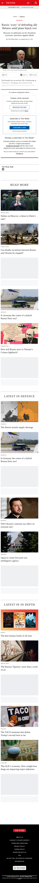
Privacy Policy (19, 846)
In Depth (19, 20)
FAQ (19, 855)
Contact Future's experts (19, 840)
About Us (19, 837)
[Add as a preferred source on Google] (19, 868)
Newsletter (34, 75)
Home (15, 16)
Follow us (25, 75)
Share (6, 75)
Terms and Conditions (19, 843)
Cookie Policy (19, 849)
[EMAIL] (3, 169)
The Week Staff (13, 39)
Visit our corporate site (26, 876)
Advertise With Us (19, 852)
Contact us (19, 153)
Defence (22, 16)
